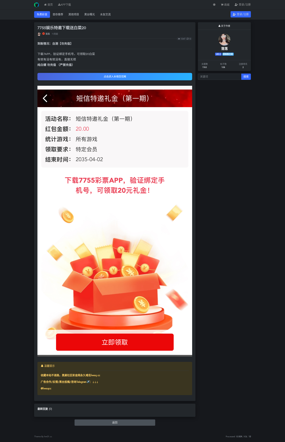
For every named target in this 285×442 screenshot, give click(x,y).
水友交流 (105, 14)
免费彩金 (42, 14)
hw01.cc (48, 436)
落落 (48, 33)
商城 (226, 5)
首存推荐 (58, 14)
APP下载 (66, 5)
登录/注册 (244, 4)
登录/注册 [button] (242, 14)
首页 (50, 5)
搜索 (246, 76)
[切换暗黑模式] (214, 4)
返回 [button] (114, 422)
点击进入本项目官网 (115, 76)
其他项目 (73, 14)
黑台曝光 (89, 14)
